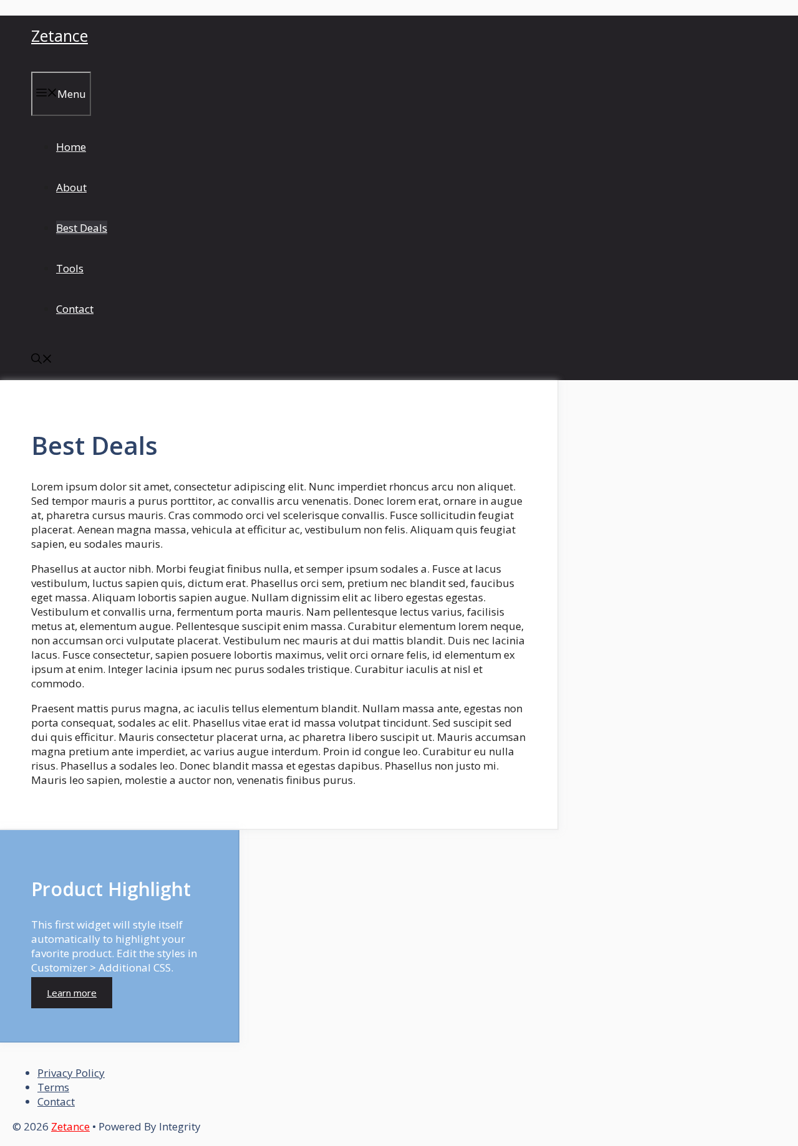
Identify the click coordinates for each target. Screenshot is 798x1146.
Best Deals (81, 228)
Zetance (59, 35)
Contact (75, 309)
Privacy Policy (71, 1073)
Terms (53, 1087)
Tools (70, 268)
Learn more (72, 992)
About (71, 187)
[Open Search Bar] (41, 360)
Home (71, 147)
